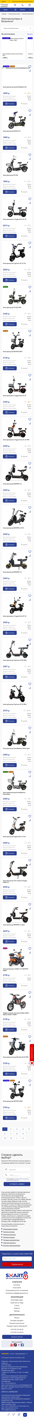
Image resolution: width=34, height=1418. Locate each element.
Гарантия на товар (16, 1303)
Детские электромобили (11, 1246)
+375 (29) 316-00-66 (16, 1332)
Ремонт (16, 1318)
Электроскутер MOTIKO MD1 (12, 351)
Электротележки (9, 1237)
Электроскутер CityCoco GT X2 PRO (14, 704)
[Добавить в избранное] (29, 67)
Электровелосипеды (10, 1229)
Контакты (17, 1285)
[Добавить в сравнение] (29, 71)
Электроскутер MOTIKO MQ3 (13, 1101)
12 (5, 1138)
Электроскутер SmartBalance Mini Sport (16, 748)
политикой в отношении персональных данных (18, 1179)
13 (11, 1138)
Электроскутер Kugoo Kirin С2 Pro (14, 836)
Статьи (17, 1305)
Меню (6, 9)
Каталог (22, 9)
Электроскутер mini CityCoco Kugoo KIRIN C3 (15, 881)
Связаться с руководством (9, 1391)
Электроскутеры (9, 1232)
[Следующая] (17, 1138)
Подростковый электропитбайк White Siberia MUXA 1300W (16, 1013)
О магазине (17, 1288)
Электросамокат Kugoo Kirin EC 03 (14, 616)
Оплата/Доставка (17, 1300)
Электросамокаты (9, 1243)
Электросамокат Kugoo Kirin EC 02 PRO (16, 440)
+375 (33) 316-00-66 (16, 1329)
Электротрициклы (9, 1235)
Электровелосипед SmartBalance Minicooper (14, 793)
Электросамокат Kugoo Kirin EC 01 (14, 395)
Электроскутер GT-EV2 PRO (12, 307)
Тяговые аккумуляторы (11, 1240)
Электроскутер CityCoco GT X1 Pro (14, 263)
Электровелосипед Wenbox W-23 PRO (16, 1057)
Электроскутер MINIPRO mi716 (13, 528)
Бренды (17, 1311)
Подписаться (17, 1264)
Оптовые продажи (16, 1320)
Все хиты (30, 34)
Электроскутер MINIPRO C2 (12, 484)
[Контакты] (22, 5)
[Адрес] (15, 5)
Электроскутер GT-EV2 (10, 175)
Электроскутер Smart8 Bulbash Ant (15, 87)
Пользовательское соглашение (17, 1290)
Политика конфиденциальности (17, 1293)
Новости (17, 1308)
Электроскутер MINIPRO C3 (12, 572)
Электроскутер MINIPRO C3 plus (14, 925)
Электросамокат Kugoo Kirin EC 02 (14, 219)
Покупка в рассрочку (16, 1323)
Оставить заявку (17, 1184)
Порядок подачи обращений (17, 1326)
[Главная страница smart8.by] (6, 5)
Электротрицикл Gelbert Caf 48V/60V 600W (15, 969)
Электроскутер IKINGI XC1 (12, 131)
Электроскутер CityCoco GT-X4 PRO (15, 660)
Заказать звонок (17, 1337)
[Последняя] (23, 1138)
